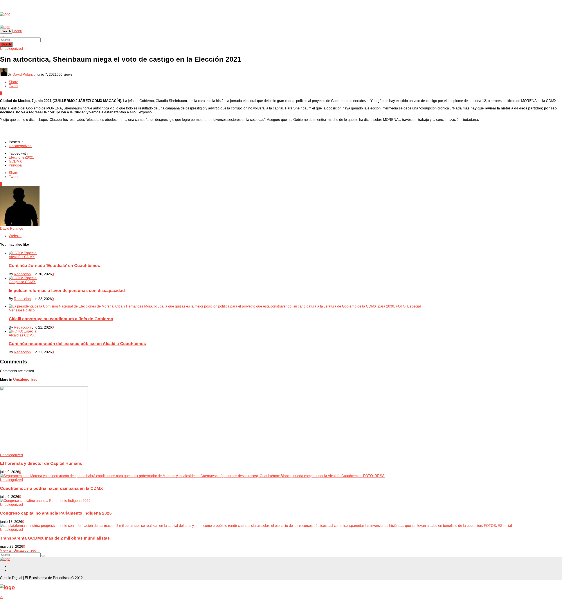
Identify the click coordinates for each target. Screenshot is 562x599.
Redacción (22, 274)
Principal (16, 165)
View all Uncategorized (18, 550)
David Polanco (24, 74)
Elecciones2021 (21, 157)
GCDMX (15, 161)
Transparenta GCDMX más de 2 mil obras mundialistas (55, 538)
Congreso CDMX (22, 282)
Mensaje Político (22, 310)
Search (6, 44)
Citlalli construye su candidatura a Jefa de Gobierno (61, 318)
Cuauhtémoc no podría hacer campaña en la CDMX (51, 488)
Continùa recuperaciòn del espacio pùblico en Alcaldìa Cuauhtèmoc (77, 343)
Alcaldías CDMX (22, 257)
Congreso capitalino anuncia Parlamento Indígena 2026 (56, 513)
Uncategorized (11, 48)
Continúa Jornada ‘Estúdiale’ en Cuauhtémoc (54, 265)
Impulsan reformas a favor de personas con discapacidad (67, 290)
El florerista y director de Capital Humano (41, 463)
